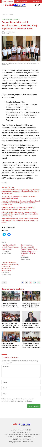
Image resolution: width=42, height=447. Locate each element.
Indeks (20, 430)
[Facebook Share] (22, 282)
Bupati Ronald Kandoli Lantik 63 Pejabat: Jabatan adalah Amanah (10, 247)
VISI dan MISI (34, 434)
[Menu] (3, 5)
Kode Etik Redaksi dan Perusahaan (16, 434)
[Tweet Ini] (26, 282)
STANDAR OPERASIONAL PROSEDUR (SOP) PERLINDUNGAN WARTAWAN (21, 438)
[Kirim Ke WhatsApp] (38, 282)
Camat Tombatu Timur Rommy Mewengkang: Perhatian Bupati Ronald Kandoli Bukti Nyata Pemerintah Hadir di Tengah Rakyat (20, 191)
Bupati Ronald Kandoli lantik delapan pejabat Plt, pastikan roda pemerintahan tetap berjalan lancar (10, 266)
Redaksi (13, 430)
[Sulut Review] (15, 5)
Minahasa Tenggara (12, 19)
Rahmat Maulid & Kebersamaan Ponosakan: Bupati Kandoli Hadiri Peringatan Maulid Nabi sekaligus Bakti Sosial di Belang (20, 214)
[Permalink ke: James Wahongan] (3, 33)
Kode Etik (28, 430)
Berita (4, 19)
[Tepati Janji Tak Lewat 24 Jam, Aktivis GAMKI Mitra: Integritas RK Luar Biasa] (31, 296)
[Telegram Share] (34, 282)
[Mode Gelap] (36, 5)
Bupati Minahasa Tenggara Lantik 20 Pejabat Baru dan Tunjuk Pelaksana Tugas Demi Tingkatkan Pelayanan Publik (29, 250)
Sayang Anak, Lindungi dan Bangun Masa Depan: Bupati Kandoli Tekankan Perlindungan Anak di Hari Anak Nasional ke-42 (21, 203)
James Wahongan (10, 32)
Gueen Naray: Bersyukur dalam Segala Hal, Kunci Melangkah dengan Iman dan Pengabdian (18, 208)
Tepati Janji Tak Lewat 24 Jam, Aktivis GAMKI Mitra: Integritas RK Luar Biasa (19, 197)
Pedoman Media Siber (20, 432)
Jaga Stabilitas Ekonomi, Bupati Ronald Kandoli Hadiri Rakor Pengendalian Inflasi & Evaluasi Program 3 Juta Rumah (20, 220)
